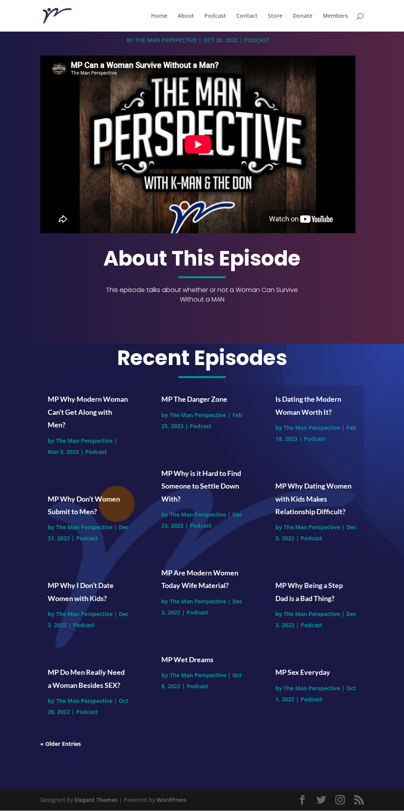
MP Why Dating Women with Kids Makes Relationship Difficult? (313, 498)
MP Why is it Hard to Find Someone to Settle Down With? (201, 486)
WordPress (171, 800)
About (186, 16)
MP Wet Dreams (187, 659)
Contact (247, 16)
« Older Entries (60, 743)
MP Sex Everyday (302, 672)
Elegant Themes (96, 800)
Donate (302, 16)
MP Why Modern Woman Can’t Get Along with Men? (88, 412)
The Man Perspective (166, 40)
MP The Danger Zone (194, 399)
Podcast (215, 16)
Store (275, 16)
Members (335, 16)
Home (159, 16)
